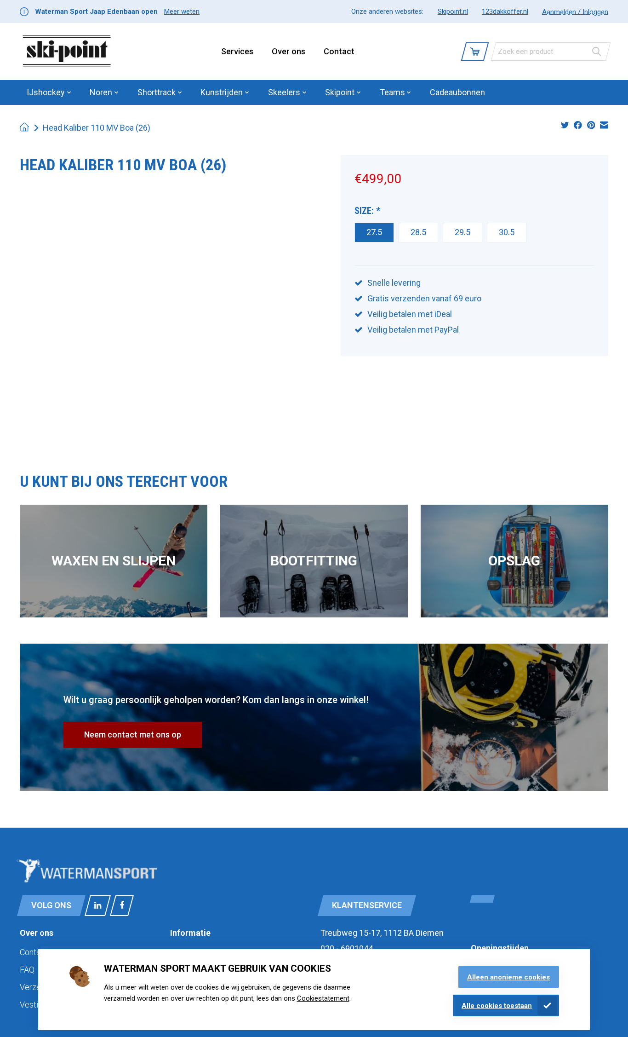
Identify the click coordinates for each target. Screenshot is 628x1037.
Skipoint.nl (453, 11)
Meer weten (182, 11)
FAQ (27, 969)
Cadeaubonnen (457, 92)
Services (237, 51)
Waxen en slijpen (113, 561)
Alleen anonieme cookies (508, 977)
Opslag (514, 561)
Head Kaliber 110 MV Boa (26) (96, 128)
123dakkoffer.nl (505, 11)
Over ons (288, 51)
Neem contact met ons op (132, 734)
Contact (339, 51)
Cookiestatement (323, 998)
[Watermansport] (67, 51)
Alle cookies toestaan (497, 1006)
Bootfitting (313, 561)
